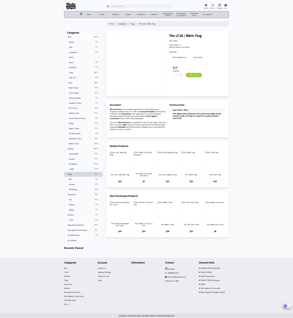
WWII (83, 169)
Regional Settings (104, 272)
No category (207, 14)
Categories (123, 24)
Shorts (71, 57)
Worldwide (83, 164)
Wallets (83, 210)
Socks (83, 62)
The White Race (194, 14)
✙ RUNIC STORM (205, 272)
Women (154, 14)
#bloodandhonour (179, 57)
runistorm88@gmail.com (176, 277)
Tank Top (83, 78)
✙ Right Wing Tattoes (207, 276)
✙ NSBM (202, 284)
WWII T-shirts (83, 144)
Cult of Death (83, 93)
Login (100, 280)
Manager (171, 269)
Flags (128, 14)
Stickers (83, 205)
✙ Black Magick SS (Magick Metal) (212, 292)
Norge (83, 123)
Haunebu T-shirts (83, 103)
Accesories (141, 14)
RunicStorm (170, 316)
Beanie (83, 42)
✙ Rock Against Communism (209, 288)
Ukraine (83, 159)
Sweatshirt (83, 67)
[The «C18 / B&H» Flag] (67, 252)
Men (89, 14)
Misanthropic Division (168, 14)
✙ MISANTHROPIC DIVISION (209, 268)
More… (66, 304)
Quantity (176, 71)
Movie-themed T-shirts (83, 118)
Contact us (102, 268)
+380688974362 (173, 273)
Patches (115, 14)
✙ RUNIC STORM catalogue (209, 280)
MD (83, 179)
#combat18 (198, 57)
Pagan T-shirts (83, 128)
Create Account (103, 276)
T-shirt (101, 14)
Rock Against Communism (181, 14)
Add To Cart (194, 75)
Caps (83, 47)
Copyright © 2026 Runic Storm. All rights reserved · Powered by (142, 316)
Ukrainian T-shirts (83, 139)
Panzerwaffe (83, 154)
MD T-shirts (83, 108)
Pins (83, 200)
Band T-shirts (83, 88)
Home (112, 24)
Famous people (83, 98)
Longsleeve (83, 52)
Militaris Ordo (83, 113)
